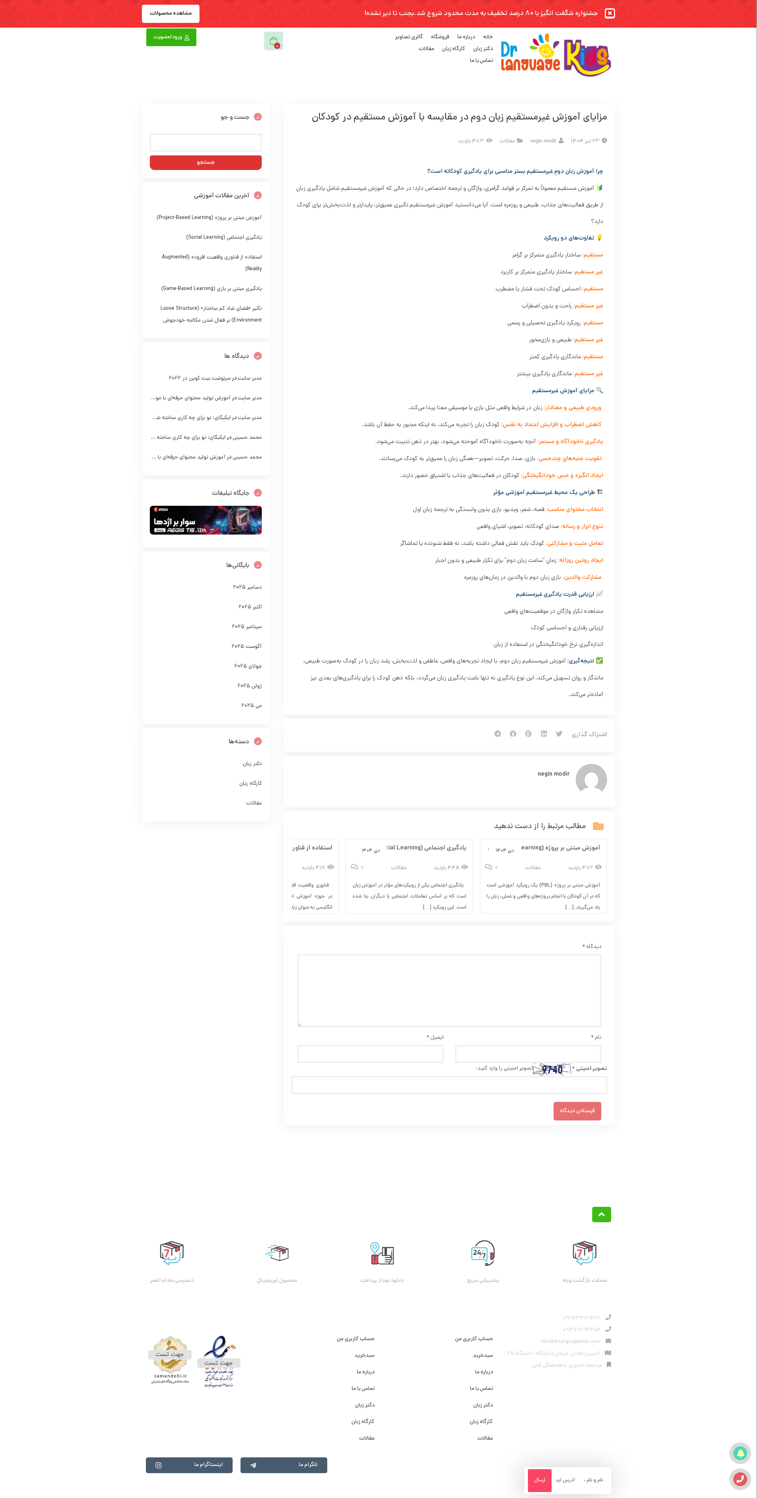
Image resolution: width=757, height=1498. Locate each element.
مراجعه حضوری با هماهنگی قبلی (566, 1365)
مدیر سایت (250, 378)
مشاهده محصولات (171, 13)
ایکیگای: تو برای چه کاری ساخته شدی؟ (189, 418)
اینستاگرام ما (208, 1465)
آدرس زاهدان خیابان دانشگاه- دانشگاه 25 (553, 1354)
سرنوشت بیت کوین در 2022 (200, 378)
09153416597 (581, 1318)
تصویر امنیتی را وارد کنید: (504, 1068)
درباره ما (466, 37)
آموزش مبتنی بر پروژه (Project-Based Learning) (536, 848)
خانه (488, 37)
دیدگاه (591, 947)
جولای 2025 (248, 666)
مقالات (426, 49)
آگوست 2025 (246, 647)
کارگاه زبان (453, 49)
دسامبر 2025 (247, 587)
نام (596, 1038)
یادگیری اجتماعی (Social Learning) (420, 848)
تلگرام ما (308, 1465)
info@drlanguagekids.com (570, 1342)
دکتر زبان (483, 49)
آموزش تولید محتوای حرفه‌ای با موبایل (189, 398)
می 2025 (251, 706)
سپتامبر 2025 (247, 627)
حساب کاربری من (474, 1339)
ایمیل (435, 1038)
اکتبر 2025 (250, 607)
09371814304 (581, 1330)
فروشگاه (440, 37)
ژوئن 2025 (249, 686)
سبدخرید (483, 1356)
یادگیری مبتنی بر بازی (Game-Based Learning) (211, 289)
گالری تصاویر (409, 37)
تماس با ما (481, 61)
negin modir (554, 774)
